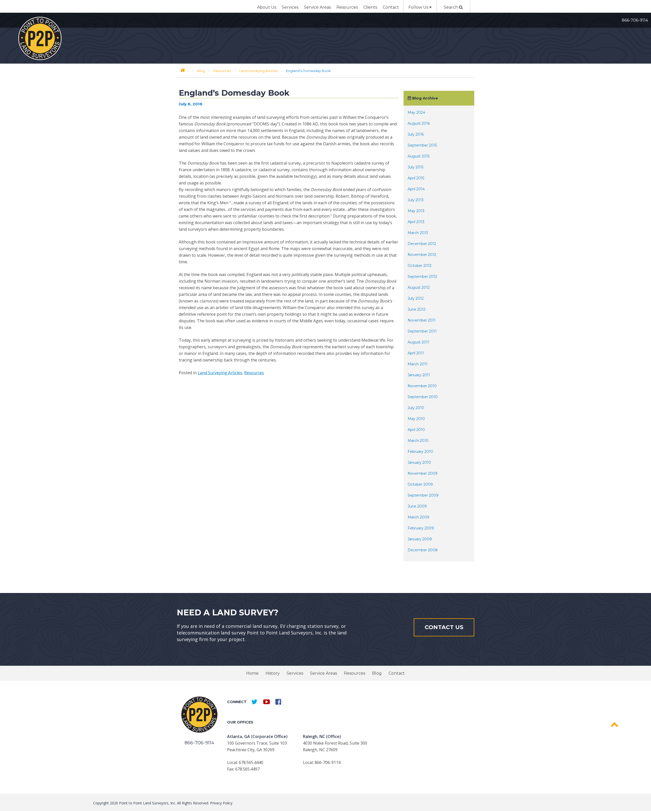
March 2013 (418, 232)
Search (451, 7)
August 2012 (419, 287)
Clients (370, 7)
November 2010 (422, 386)
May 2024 (416, 112)
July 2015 (415, 167)
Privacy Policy (221, 803)
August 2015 (419, 156)
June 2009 (417, 506)
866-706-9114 (635, 20)
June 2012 (416, 309)
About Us (266, 7)
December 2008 (423, 550)
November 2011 (422, 320)
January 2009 (420, 539)
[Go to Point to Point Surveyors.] (182, 70)
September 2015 (422, 145)
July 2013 (416, 200)
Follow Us (418, 7)
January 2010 (419, 462)
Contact (391, 7)
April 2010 (416, 429)
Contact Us (444, 627)
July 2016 (416, 134)
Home (252, 673)
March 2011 (417, 364)
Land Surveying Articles (220, 372)
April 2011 (416, 353)
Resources (347, 7)
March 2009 (418, 517)
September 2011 (422, 331)
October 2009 (420, 484)
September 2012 (422, 276)
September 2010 (423, 397)
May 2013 (416, 211)
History (272, 673)
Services (290, 7)
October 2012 (420, 265)
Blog (377, 673)
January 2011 (419, 375)
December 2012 (422, 243)
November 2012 (422, 254)
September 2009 (423, 495)
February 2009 (421, 528)
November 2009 (422, 473)
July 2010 (416, 408)
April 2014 (416, 189)
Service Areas (317, 7)
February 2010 (420, 451)
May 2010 (416, 418)
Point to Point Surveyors (40, 38)
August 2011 (418, 342)
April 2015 (416, 178)
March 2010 (418, 440)
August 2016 (419, 123)
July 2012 (416, 298)
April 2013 (416, 222)
